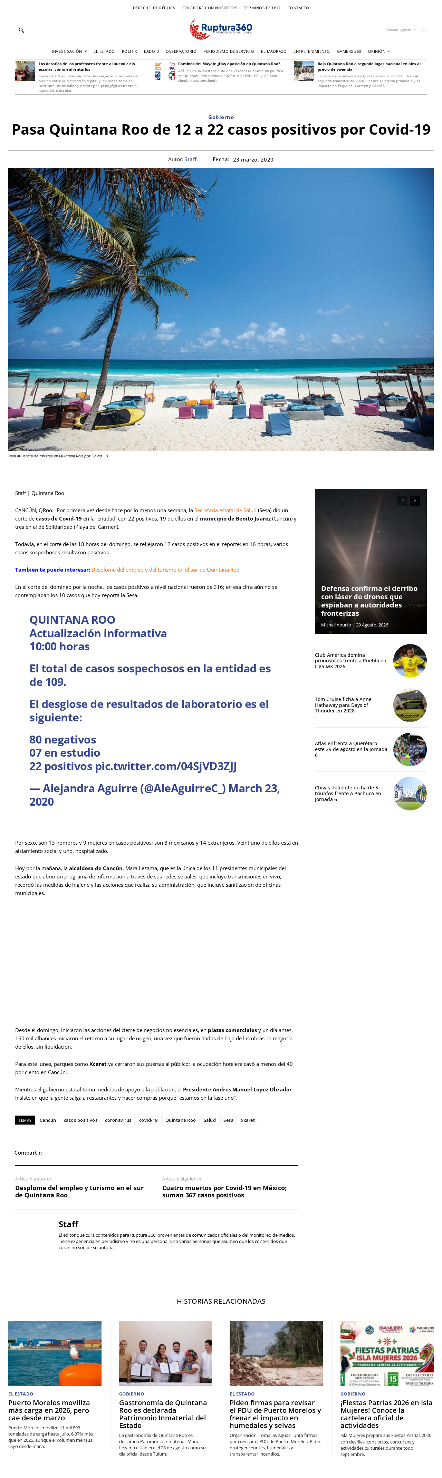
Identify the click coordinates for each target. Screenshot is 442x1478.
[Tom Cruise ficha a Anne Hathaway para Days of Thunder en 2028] (410, 705)
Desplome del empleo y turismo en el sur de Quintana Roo (79, 1191)
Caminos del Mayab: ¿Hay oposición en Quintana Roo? (229, 63)
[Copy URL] (134, 1152)
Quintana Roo (180, 1120)
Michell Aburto (336, 625)
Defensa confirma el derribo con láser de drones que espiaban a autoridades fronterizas (369, 601)
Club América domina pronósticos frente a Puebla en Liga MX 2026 (350, 661)
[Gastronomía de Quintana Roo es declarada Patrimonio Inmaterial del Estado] (165, 1353)
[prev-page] (402, 501)
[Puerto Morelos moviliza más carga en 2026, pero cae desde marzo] (55, 1353)
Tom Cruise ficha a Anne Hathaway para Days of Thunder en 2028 (343, 705)
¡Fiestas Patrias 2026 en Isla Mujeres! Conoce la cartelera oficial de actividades (386, 1414)
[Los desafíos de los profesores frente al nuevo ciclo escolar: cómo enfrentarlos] (25, 71)
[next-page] (415, 501)
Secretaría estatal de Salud (225, 510)
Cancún (48, 1120)
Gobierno (221, 117)
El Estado (20, 1394)
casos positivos (81, 1120)
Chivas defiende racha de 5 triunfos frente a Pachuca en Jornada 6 (348, 793)
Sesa (228, 1120)
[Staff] (31, 1234)
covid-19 (148, 1120)
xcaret (248, 1120)
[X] (70, 1152)
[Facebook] (54, 1152)
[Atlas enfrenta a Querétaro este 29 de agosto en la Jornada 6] (410, 749)
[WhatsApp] (86, 1152)
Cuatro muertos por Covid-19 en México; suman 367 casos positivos (224, 1191)
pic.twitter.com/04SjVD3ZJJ (166, 765)
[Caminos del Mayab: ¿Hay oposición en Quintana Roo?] (165, 71)
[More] (150, 1152)
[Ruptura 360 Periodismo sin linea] (221, 29)
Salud (210, 1120)
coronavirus (118, 1120)
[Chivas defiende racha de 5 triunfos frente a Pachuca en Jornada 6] (410, 793)
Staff (190, 159)
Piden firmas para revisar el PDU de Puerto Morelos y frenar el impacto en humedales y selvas (275, 1414)
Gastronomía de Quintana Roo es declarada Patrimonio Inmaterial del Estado (163, 1414)
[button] (21, 30)
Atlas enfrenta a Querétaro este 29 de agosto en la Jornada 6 (351, 749)
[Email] (102, 1152)
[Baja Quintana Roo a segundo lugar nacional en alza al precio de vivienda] (304, 71)
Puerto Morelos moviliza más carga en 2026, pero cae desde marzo (49, 1410)
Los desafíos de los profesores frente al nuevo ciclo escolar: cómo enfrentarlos (87, 66)
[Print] (118, 1152)
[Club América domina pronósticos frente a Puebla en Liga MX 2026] (410, 661)
